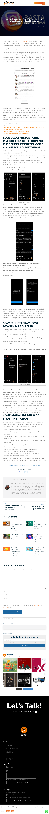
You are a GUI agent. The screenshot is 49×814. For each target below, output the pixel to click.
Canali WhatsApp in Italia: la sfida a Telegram (17, 537)
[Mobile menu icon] (43, 3)
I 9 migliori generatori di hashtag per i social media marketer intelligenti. (17, 552)
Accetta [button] (8, 811)
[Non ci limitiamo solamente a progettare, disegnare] (10, 680)
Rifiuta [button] (12, 811)
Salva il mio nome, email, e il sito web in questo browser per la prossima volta (18, 602)
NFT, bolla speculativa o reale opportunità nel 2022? (39, 538)
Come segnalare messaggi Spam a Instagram (16, 133)
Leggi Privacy (6, 808)
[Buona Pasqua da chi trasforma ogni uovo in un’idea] (10, 665)
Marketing (15, 465)
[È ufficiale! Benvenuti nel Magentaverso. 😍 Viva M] (39, 665)
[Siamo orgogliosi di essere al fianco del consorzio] (24, 680)
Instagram (25, 41)
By (21, 465)
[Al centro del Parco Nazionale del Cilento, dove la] (39, 680)
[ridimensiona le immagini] (6, 523)
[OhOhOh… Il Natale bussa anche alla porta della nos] (24, 665)
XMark (6, 627)
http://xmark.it (14, 481)
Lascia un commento (36, 465)
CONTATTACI (38, 2)
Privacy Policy (36, 605)
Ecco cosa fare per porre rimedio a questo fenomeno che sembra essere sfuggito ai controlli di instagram (24, 128)
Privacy (37, 642)
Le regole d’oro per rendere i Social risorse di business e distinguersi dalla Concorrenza (39, 552)
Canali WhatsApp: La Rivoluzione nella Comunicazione (40, 524)
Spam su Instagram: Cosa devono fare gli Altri (16, 131)
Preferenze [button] (3, 811)
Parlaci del (23, 711)
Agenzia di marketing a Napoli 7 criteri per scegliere (16, 525)
